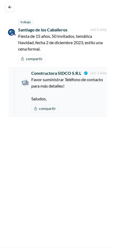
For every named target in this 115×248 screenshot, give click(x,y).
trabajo (26, 22)
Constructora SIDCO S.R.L (56, 73)
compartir (34, 58)
